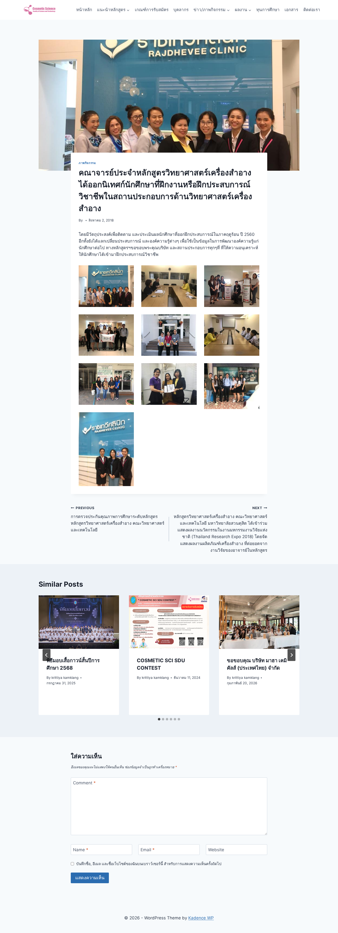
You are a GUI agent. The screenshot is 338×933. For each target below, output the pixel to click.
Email (148, 849)
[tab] (159, 719)
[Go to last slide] (46, 655)
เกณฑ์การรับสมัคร (152, 9)
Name (80, 849)
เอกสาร (291, 9)
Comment (84, 782)
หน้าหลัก (84, 9)
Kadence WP (201, 917)
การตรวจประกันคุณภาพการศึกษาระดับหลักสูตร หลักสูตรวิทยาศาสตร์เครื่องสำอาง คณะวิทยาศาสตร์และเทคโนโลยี (117, 519)
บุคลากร (181, 9)
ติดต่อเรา (311, 9)
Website (216, 849)
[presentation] (79, 622)
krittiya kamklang (64, 678)
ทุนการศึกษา (268, 9)
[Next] (291, 655)
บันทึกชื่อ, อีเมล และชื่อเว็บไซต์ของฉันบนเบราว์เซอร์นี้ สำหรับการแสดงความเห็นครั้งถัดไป (148, 863)
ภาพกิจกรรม (87, 163)
